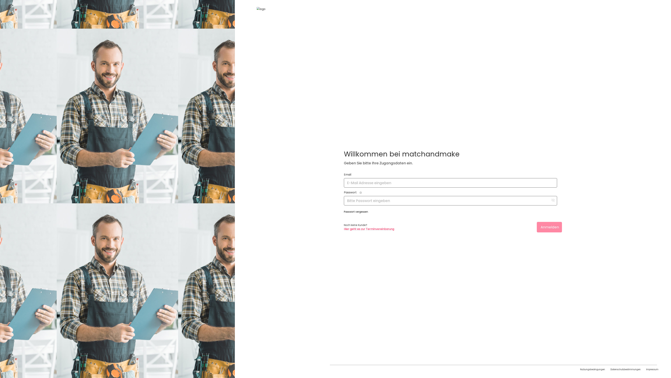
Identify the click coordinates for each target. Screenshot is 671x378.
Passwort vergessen (356, 212)
